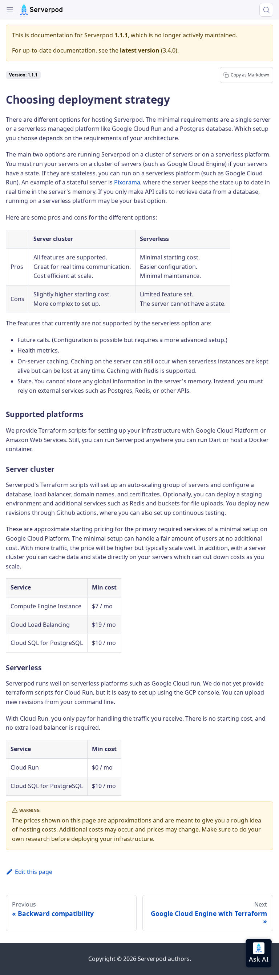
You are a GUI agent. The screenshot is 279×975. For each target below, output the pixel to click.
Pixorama (127, 182)
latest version (139, 50)
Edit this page (33, 872)
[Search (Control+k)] (266, 10)
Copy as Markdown (250, 75)
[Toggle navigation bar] (10, 10)
